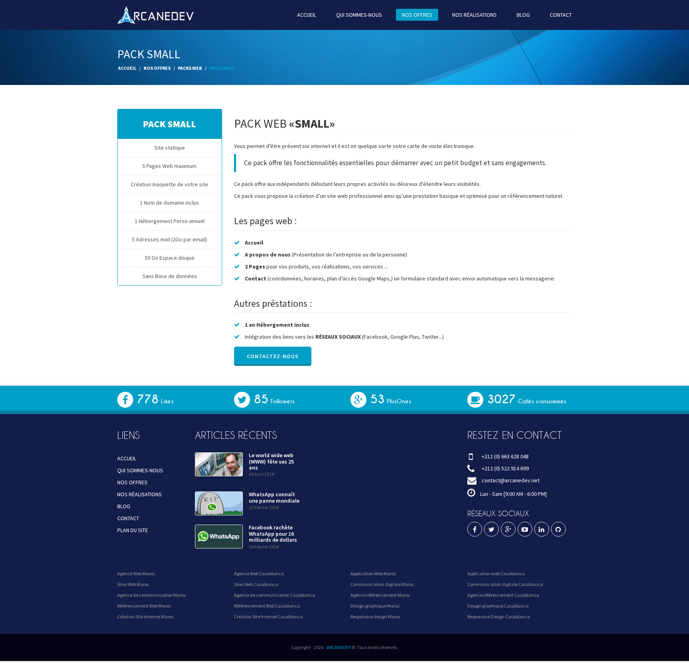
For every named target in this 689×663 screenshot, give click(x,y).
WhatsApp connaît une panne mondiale (274, 497)
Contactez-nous (273, 356)
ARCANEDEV (339, 647)
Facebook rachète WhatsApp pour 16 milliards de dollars (273, 533)
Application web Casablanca (496, 573)
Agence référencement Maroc (380, 595)
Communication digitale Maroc (382, 584)
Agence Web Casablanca (259, 573)
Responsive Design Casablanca (498, 617)
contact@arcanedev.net (510, 480)
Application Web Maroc (373, 573)
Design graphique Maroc (375, 606)
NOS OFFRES (417, 14)
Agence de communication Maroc (151, 595)
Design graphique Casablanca (498, 606)
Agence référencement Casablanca (503, 595)
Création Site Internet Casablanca (268, 617)
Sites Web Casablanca (256, 584)
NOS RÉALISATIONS (474, 14)
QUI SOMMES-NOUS (359, 14)
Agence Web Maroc (136, 573)
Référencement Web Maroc (144, 606)
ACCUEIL (306, 14)
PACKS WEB (190, 68)
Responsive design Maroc (375, 617)
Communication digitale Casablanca (505, 584)
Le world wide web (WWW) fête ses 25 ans (271, 461)
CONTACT (561, 14)
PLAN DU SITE (132, 530)
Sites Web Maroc (133, 584)
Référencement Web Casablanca (267, 606)
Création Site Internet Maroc (145, 617)
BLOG (523, 14)
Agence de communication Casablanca (274, 595)
